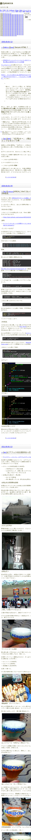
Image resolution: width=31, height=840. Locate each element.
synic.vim (4, 344)
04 (8, 14)
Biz (1, 10)
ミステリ (7, 11)
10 (6, 13)
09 (5, 13)
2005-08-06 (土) (7, 41)
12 (10, 13)
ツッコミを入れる (11, 177)
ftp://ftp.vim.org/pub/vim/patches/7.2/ (13, 268)
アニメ (25, 10)
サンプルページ (6, 65)
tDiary (17, 10)
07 (14, 14)
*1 (1, 131)
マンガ (2, 11)
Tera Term (22, 326)
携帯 (24, 11)
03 (6, 14)
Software (11, 10)
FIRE (4, 10)
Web (21, 10)
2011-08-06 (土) (7, 446)
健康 (17, 11)
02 (5, 14)
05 (10, 14)
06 (12, 14)
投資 (20, 11)
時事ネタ (6, 47)
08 (3, 13)
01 (3, 14)
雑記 (5, 139)
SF (7, 10)
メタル (13, 11)
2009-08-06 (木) (7, 186)
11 (8, 13)
